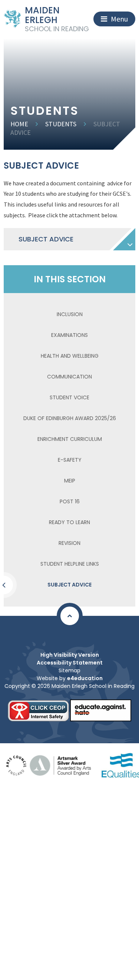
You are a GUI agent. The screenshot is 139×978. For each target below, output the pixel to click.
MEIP (69, 480)
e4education (85, 678)
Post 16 (70, 501)
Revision (69, 543)
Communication (69, 376)
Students (60, 124)
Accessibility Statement (70, 662)
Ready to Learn (69, 522)
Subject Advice (69, 584)
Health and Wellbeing (70, 356)
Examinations (69, 335)
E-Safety (70, 460)
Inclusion (70, 314)
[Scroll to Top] (70, 616)
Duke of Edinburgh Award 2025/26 (69, 418)
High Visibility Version (69, 655)
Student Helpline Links (69, 564)
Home (19, 124)
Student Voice (69, 397)
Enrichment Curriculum (69, 439)
